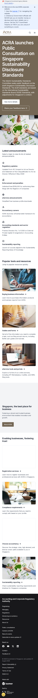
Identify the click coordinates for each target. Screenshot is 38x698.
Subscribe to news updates (11, 637)
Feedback (6, 654)
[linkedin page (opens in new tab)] (18, 646)
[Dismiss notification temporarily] (34, 7)
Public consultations (8, 627)
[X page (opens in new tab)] (13, 646)
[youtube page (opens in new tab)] (8, 646)
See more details (10, 102)
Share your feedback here (14, 108)
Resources (5, 619)
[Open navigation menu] (34, 32)
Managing (5, 609)
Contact (4, 650)
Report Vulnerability (8, 664)
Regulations (6, 613)
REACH (5, 674)
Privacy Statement (8, 667)
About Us (5, 622)
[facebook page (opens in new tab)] (3, 646)
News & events (7, 634)
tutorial (15, 11)
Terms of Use (6, 671)
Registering (5, 606)
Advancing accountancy (9, 616)
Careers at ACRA (7, 631)
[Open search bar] (30, 32)
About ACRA (8, 424)
